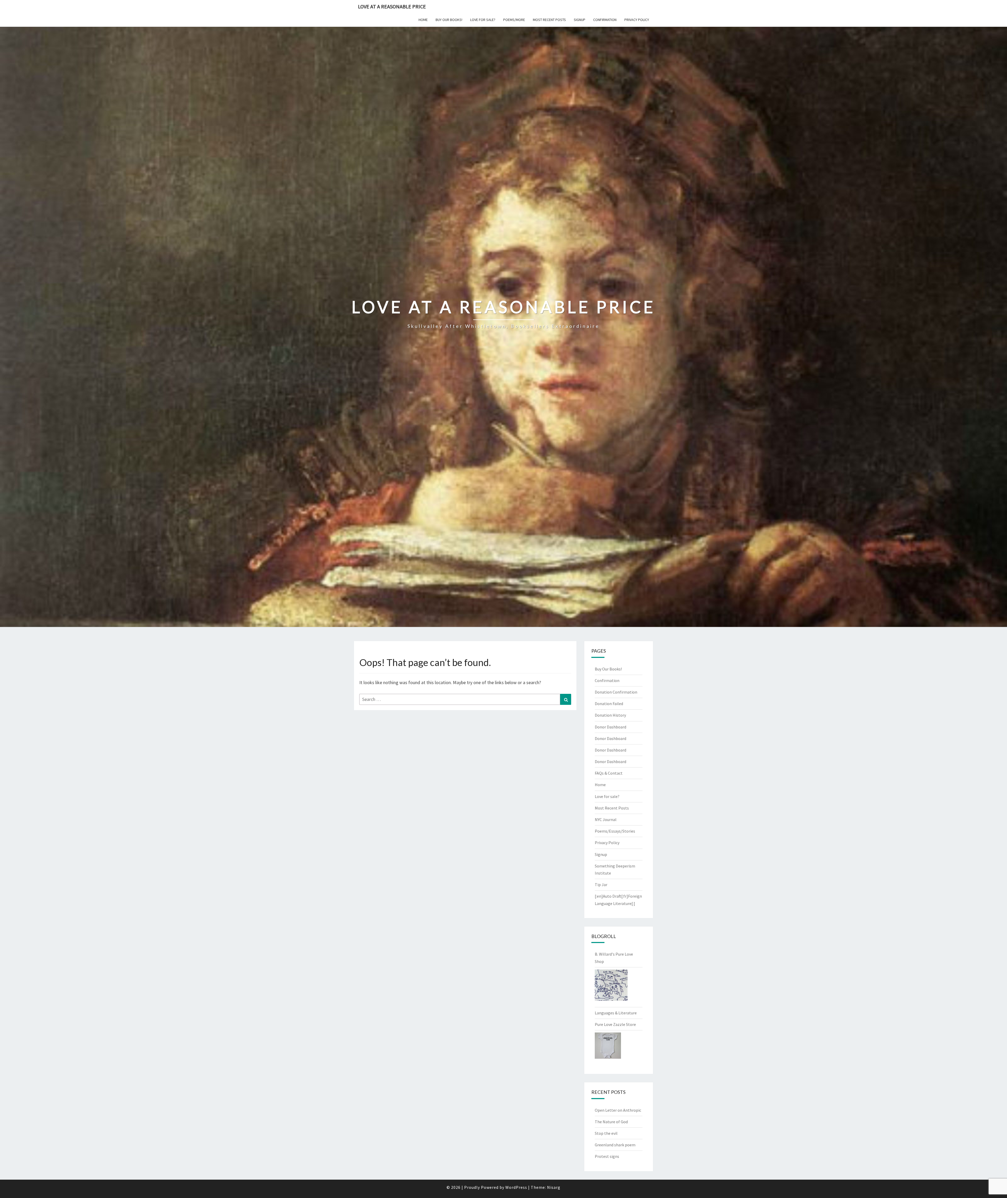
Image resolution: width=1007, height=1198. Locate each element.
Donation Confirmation (616, 692)
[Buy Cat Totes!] (611, 986)
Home (423, 19)
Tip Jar (601, 884)
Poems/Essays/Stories (615, 831)
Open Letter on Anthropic (618, 1110)
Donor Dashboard (610, 727)
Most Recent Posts (549, 19)
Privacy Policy (636, 19)
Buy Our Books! (449, 19)
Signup (579, 19)
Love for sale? (482, 19)
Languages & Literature (616, 1012)
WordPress (516, 1187)
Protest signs (607, 1156)
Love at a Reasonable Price (392, 6)
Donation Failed (609, 703)
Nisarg (553, 1187)
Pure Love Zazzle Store (615, 1024)
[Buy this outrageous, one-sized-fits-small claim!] (608, 1047)
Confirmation (605, 19)
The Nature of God (611, 1121)
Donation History (610, 715)
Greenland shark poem (615, 1144)
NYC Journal (606, 819)
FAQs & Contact (609, 773)
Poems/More (514, 19)
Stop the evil (606, 1133)
